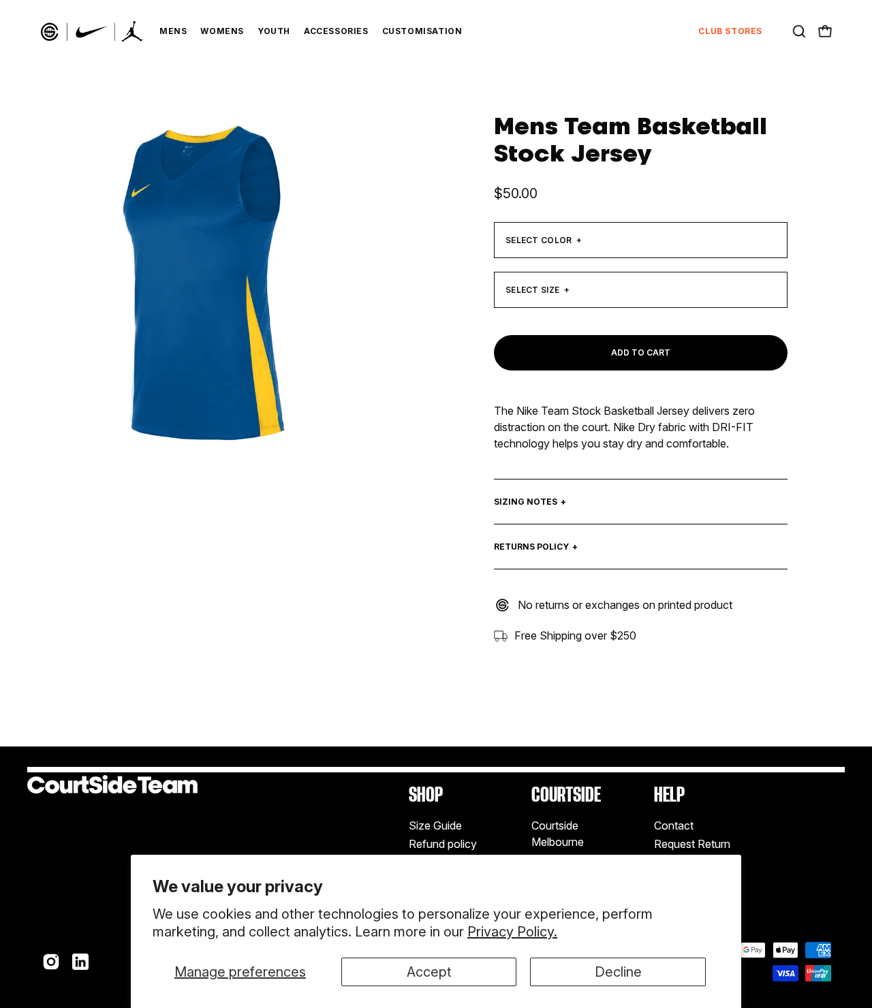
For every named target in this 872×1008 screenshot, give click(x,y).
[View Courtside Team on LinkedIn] (80, 962)
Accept (429, 972)
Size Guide (435, 825)
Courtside (566, 794)
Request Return (692, 844)
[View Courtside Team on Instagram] (51, 961)
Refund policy (443, 844)
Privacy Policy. (512, 932)
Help (669, 794)
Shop (426, 794)
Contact (674, 825)
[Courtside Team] (92, 31)
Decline (618, 972)
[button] (799, 31)
